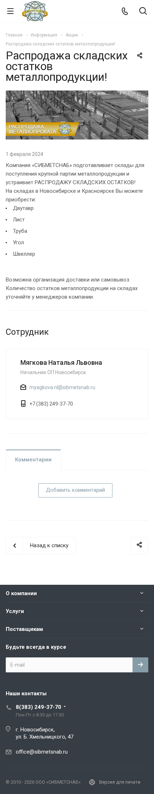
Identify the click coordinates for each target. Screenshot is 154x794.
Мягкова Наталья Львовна (61, 362)
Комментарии (33, 459)
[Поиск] (143, 11)
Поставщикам (24, 629)
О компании (21, 593)
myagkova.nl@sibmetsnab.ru (62, 387)
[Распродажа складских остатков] (77, 95)
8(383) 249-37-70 (38, 707)
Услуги (15, 611)
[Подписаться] (140, 664)
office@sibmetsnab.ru (42, 752)
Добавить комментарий (75, 490)
